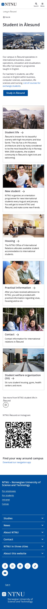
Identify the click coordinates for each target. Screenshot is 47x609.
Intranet (6, 499)
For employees (9, 491)
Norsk (7, 17)
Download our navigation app (17, 462)
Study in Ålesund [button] (15, 92)
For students (8, 495)
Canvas (5, 504)
